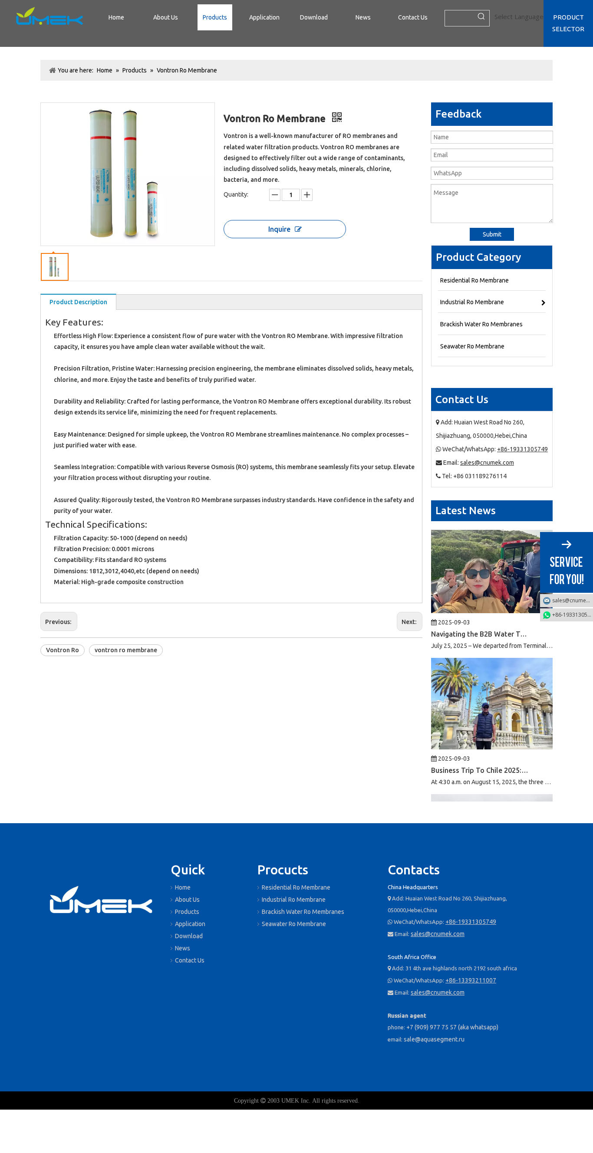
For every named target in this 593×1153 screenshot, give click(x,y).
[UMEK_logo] (49, 17)
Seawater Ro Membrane (294, 923)
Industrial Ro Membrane (294, 899)
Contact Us (189, 960)
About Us (187, 899)
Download (189, 936)
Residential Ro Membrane (296, 887)
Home (183, 887)
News (182, 948)
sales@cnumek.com (487, 462)
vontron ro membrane (126, 650)
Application (190, 923)
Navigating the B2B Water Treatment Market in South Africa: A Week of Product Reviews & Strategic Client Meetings (480, 620)
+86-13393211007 (470, 980)
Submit (492, 234)
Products (187, 911)
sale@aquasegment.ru (434, 1039)
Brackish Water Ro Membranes (303, 911)
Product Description (78, 302)
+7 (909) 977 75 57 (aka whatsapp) (452, 1027)
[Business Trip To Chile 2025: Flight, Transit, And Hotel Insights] (492, 733)
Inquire (279, 229)
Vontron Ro (62, 650)
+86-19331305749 (522, 449)
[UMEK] (101, 901)
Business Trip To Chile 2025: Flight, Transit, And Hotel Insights (480, 756)
